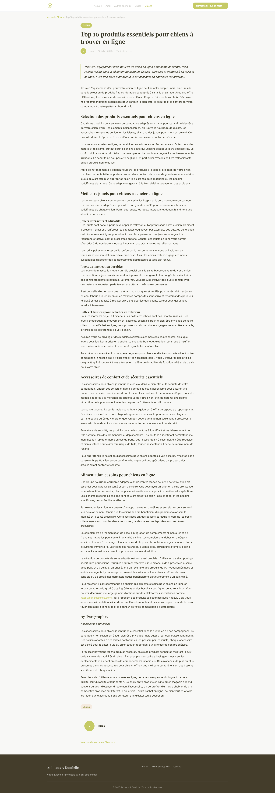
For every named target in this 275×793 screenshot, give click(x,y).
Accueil (98, 5)
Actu (108, 5)
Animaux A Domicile (63, 767)
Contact (177, 766)
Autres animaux (122, 5)
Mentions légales (161, 766)
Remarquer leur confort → (210, 5)
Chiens (148, 5)
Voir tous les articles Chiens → (98, 742)
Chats (138, 5)
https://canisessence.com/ (96, 597)
